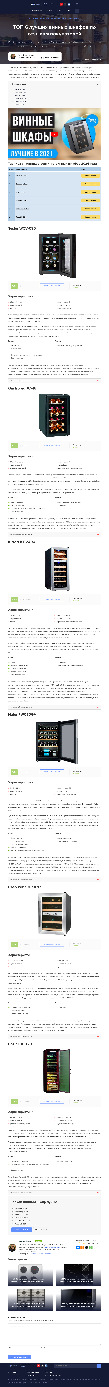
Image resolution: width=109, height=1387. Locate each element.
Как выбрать (37, 10)
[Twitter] (86, 1247)
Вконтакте (32, 1254)
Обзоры (49, 10)
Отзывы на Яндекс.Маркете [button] (21, 381)
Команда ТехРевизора (52, 1247)
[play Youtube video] (54, 134)
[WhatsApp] (91, 1247)
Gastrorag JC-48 (20, 92)
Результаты (41, 1229)
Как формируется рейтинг (48, 58)
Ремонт (59, 10)
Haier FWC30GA (20, 99)
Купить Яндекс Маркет (52, 286)
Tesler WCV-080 (20, 89)
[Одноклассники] (82, 1247)
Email (43, 1347)
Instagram (48, 1254)
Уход (68, 10)
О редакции (12, 1372)
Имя (10, 1347)
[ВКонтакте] (78, 1247)
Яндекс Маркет (90, 175)
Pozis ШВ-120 (19, 105)
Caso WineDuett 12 (21, 102)
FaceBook (40, 1254)
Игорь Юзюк (28, 55)
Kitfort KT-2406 (20, 95)
